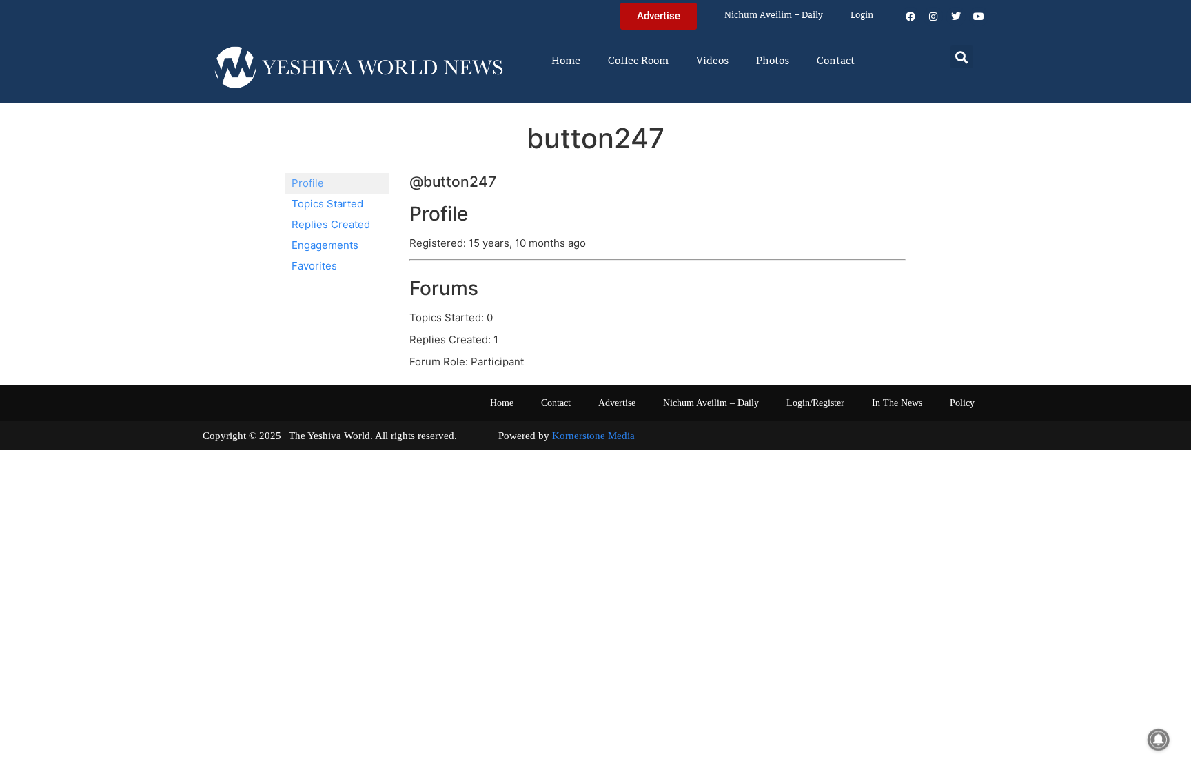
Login (862, 15)
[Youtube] (978, 16)
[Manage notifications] (1159, 740)
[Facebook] (910, 16)
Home (565, 61)
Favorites (314, 265)
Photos (772, 61)
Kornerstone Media (593, 435)
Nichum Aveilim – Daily (773, 15)
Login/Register (815, 403)
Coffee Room (638, 61)
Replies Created (331, 224)
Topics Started (327, 203)
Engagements (325, 245)
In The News (897, 403)
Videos (712, 61)
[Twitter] (956, 16)
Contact (836, 61)
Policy (962, 403)
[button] (961, 56)
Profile (308, 183)
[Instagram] (933, 16)
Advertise (616, 403)
